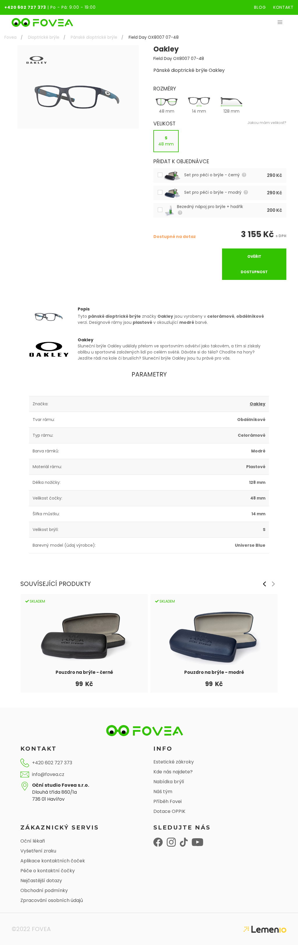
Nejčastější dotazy (41, 880)
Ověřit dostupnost (254, 264)
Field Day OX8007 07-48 (154, 37)
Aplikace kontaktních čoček (52, 860)
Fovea (10, 37)
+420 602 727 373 (25, 7)
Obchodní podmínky (44, 890)
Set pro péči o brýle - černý (212, 175)
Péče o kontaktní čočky (47, 870)
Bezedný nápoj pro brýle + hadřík (210, 206)
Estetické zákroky (173, 762)
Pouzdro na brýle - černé (84, 672)
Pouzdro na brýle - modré (214, 672)
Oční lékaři (32, 841)
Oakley (257, 404)
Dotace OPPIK (169, 811)
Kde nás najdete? (173, 771)
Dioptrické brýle (43, 37)
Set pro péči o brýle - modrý (213, 192)
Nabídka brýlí (168, 781)
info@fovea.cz (48, 774)
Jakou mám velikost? (266, 122)
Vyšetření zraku (38, 851)
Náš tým (162, 791)
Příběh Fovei (167, 801)
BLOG (260, 7)
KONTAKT (283, 7)
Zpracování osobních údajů (51, 900)
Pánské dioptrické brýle (94, 37)
